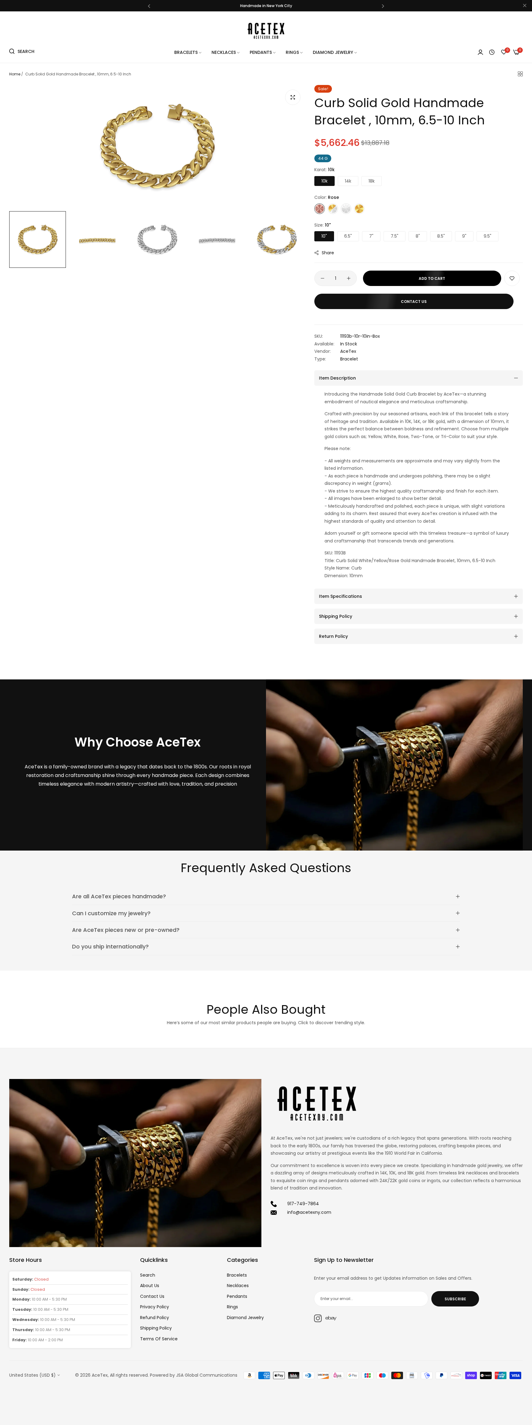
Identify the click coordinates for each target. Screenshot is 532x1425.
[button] (149, 6)
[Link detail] (318, 1318)
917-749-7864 (303, 1204)
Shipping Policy (156, 1328)
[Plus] (348, 278)
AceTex (348, 351)
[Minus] (322, 278)
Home (14, 74)
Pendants (237, 1296)
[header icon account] (480, 52)
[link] (188, 52)
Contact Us (152, 1296)
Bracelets (237, 1275)
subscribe (455, 1299)
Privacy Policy (154, 1307)
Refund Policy (154, 1317)
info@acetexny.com (309, 1212)
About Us (149, 1285)
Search (147, 1275)
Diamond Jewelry (245, 1317)
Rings (232, 1307)
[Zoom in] (292, 97)
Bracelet (349, 359)
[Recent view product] (491, 52)
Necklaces (238, 1285)
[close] (524, 6)
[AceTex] (266, 30)
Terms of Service (159, 1339)
